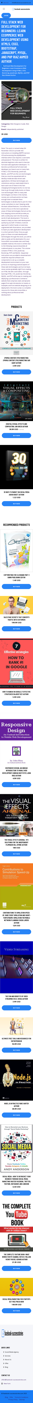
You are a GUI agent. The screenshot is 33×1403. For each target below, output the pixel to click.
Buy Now (16, 140)
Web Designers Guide (17, 124)
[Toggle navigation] (3, 9)
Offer (6, 15)
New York (5, 2)
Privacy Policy (13, 1400)
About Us (8, 1360)
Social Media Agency (12, 1352)
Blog (6, 1367)
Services (7, 1356)
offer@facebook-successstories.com (21, 2)
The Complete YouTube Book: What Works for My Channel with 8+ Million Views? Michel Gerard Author (16, 1257)
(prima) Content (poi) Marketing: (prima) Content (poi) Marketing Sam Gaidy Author (16, 360)
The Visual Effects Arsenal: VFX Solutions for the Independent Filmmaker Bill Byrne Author (16, 842)
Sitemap (22, 1400)
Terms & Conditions (21, 1397)
